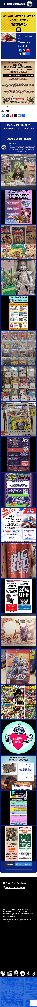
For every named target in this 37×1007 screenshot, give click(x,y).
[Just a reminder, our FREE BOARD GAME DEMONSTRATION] (18, 313)
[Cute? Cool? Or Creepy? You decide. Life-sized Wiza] (18, 277)
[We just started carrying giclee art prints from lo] (18, 419)
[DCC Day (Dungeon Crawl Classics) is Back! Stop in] (18, 454)
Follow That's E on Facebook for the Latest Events (19, 128)
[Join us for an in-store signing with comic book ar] (18, 207)
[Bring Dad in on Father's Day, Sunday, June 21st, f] (18, 843)
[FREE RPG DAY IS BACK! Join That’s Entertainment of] (18, 808)
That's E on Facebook (15, 883)
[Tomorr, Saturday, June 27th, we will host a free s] (18, 702)
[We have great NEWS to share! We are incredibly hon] (18, 737)
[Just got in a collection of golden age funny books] (18, 242)
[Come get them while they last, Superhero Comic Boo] (18, 383)
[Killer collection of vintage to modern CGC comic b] (18, 348)
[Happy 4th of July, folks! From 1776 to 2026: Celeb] (18, 525)
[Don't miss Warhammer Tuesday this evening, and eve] (18, 773)
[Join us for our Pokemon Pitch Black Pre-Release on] (18, 490)
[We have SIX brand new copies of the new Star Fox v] (18, 666)
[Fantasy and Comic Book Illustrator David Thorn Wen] (18, 631)
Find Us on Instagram (15, 887)
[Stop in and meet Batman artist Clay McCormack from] (18, 171)
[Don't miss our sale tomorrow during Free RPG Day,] (18, 596)
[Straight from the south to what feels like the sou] (18, 560)
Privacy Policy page (9, 916)
